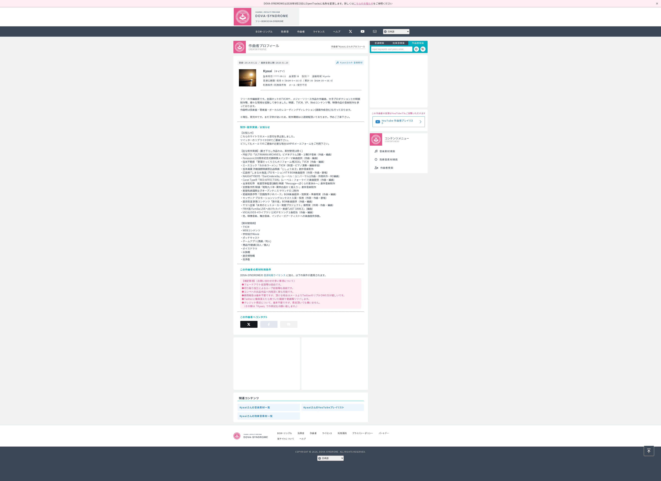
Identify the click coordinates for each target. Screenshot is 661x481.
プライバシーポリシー (362, 433)
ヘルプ (336, 31)
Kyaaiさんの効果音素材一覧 (256, 416)
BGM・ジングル (264, 31)
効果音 (285, 31)
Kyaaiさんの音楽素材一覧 (255, 407)
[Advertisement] (364, 17)
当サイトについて (285, 438)
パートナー (384, 433)
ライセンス (319, 31)
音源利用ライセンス (275, 275)
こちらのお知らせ (363, 3)
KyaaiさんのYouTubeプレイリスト (323, 407)
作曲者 (301, 31)
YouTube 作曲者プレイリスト (397, 122)
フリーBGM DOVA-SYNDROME (269, 21)
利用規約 (342, 433)
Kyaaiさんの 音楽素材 (351, 62)
